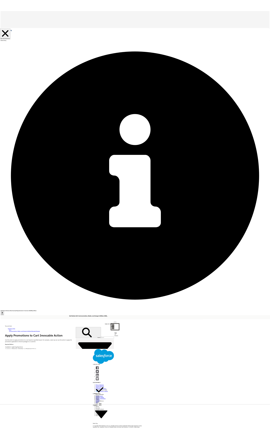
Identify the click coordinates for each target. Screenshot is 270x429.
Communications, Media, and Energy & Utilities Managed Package (24, 331)
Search (112, 326)
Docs (10, 330)
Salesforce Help (11, 328)
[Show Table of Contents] (115, 322)
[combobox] (101, 414)
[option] (100, 390)
